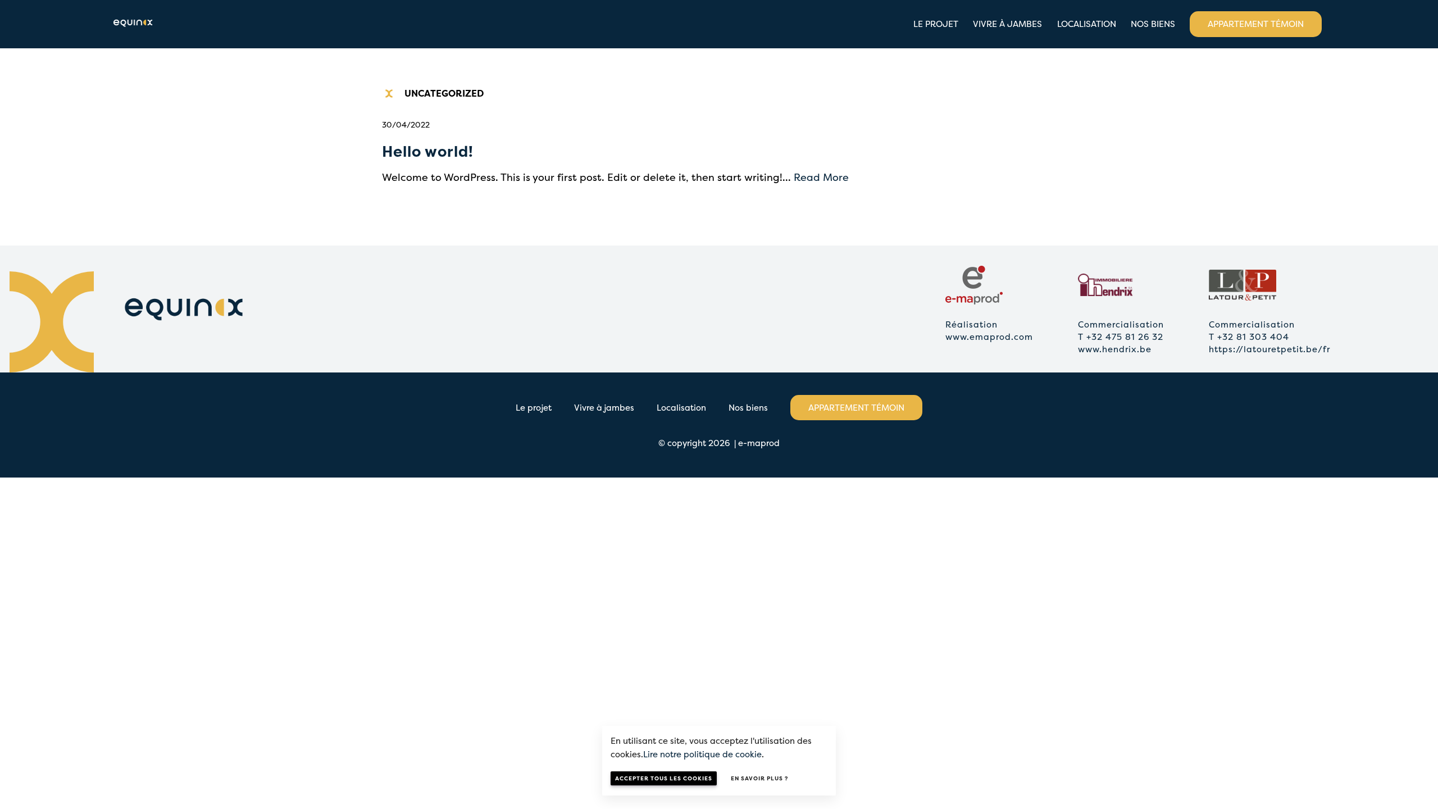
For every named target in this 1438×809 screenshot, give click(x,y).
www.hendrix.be (1115, 349)
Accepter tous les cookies (663, 778)
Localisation (1086, 24)
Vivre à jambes (1007, 24)
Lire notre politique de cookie (702, 754)
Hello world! (428, 151)
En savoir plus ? (759, 778)
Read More (821, 177)
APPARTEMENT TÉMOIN (1256, 24)
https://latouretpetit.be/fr (1269, 349)
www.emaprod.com (989, 337)
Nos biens (1153, 24)
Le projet (935, 24)
